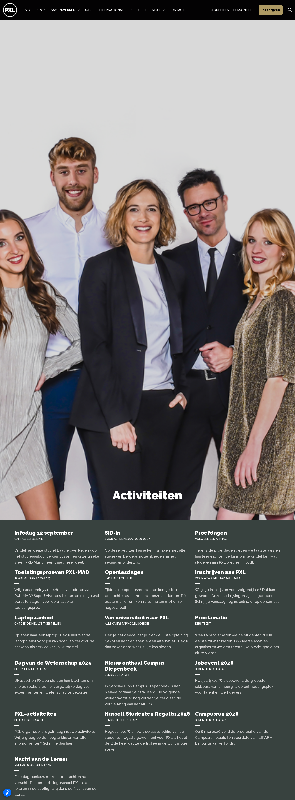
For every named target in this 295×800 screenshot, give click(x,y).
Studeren (33, 10)
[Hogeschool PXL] (10, 10)
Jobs (88, 10)
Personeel (242, 10)
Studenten (219, 10)
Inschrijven (270, 10)
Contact (176, 10)
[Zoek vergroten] (290, 10)
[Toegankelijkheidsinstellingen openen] (7, 793)
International (111, 10)
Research (138, 10)
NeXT (156, 10)
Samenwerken (63, 10)
